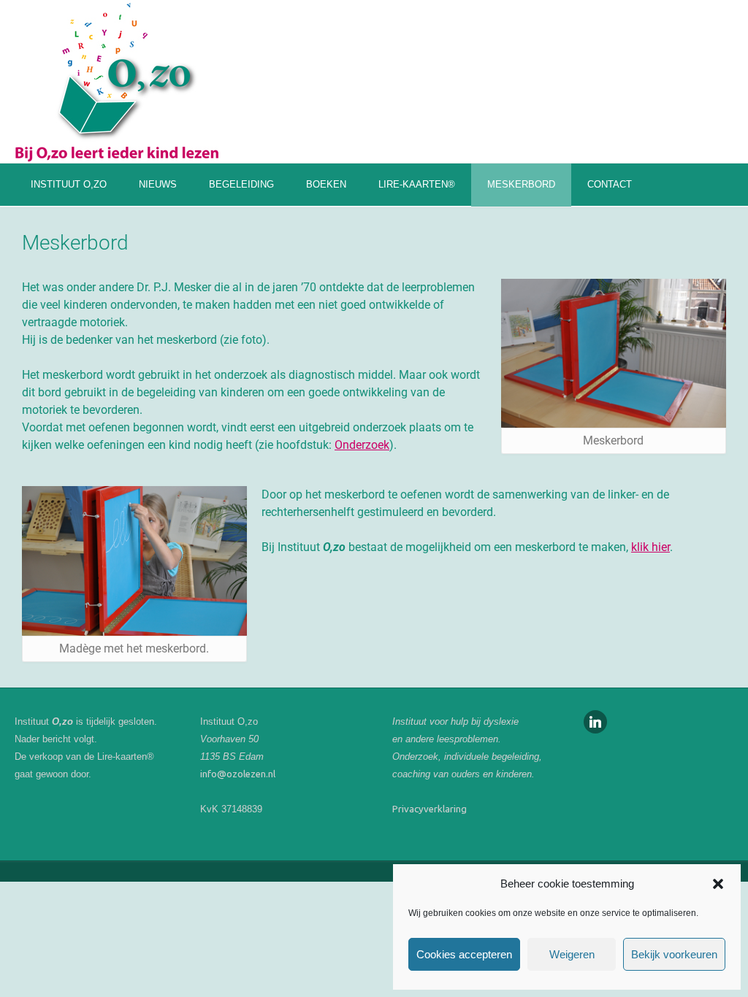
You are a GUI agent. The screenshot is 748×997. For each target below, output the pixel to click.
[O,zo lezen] (117, 81)
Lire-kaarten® (416, 184)
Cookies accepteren (464, 954)
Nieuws (158, 184)
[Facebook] (595, 720)
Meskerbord (521, 184)
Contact (609, 184)
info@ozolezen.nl (237, 774)
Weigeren (572, 954)
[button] (718, 884)
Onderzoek (362, 445)
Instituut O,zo (69, 184)
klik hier (650, 547)
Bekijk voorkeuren (674, 954)
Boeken (326, 184)
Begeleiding (241, 184)
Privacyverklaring (429, 809)
